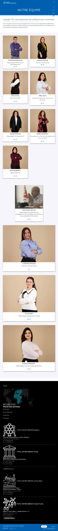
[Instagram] (53, 10)
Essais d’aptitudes (7, 412)
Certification (6, 415)
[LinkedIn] (53, 13)
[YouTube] (53, 15)
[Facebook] (53, 7)
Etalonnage (6, 409)
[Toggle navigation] (53, 2)
